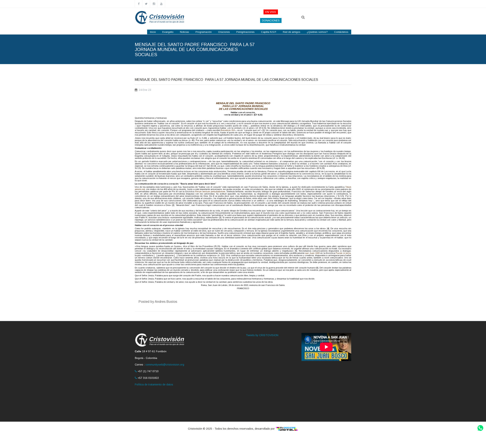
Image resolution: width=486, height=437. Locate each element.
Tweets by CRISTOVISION (262, 335)
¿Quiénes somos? (317, 32)
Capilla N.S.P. (268, 32)
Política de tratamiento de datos (154, 384)
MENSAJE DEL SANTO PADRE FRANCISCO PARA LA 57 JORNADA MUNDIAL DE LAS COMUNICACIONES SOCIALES (226, 80)
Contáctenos (341, 32)
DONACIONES (271, 20)
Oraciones (224, 32)
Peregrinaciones (245, 32)
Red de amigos (291, 32)
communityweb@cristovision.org (164, 364)
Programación (204, 32)
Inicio (153, 32)
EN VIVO (270, 11)
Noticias (184, 32)
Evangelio (168, 32)
